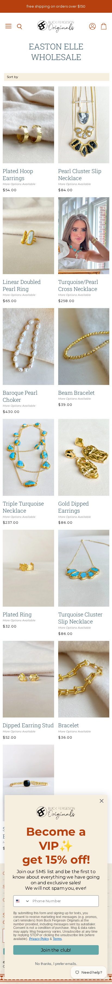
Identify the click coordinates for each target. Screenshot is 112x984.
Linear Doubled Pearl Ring (22, 285)
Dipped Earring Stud (28, 725)
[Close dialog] (101, 801)
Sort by (12, 77)
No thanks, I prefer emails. (56, 963)
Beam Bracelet (76, 392)
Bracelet (68, 725)
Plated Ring (17, 614)
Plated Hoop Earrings (18, 174)
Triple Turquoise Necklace (23, 507)
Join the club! (56, 950)
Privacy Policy (39, 939)
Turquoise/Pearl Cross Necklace (78, 285)
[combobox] (22, 901)
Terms (57, 939)
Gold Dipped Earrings (73, 507)
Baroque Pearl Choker (20, 396)
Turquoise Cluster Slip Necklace (80, 618)
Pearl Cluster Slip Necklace (79, 174)
